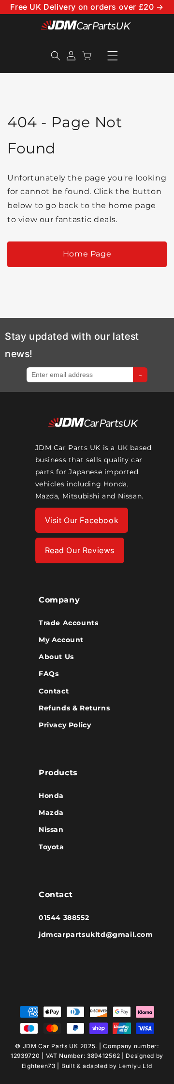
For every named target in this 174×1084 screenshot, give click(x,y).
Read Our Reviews (80, 550)
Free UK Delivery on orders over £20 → (86, 7)
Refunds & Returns (74, 708)
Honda (51, 795)
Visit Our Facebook (82, 520)
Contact (54, 691)
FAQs (48, 673)
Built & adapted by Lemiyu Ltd (106, 1065)
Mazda (51, 812)
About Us (56, 656)
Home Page (87, 253)
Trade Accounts (68, 622)
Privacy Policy (65, 725)
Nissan (51, 829)
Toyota (51, 847)
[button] (55, 55)
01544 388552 (64, 917)
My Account (61, 639)
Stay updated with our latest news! (72, 345)
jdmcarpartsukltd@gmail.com (87, 934)
